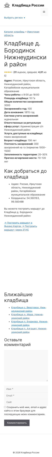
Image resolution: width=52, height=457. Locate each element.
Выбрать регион (13, 17)
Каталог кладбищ (14, 31)
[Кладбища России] (7, 5)
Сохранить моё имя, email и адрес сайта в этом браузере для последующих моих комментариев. (25, 411)
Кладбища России (28, 5)
